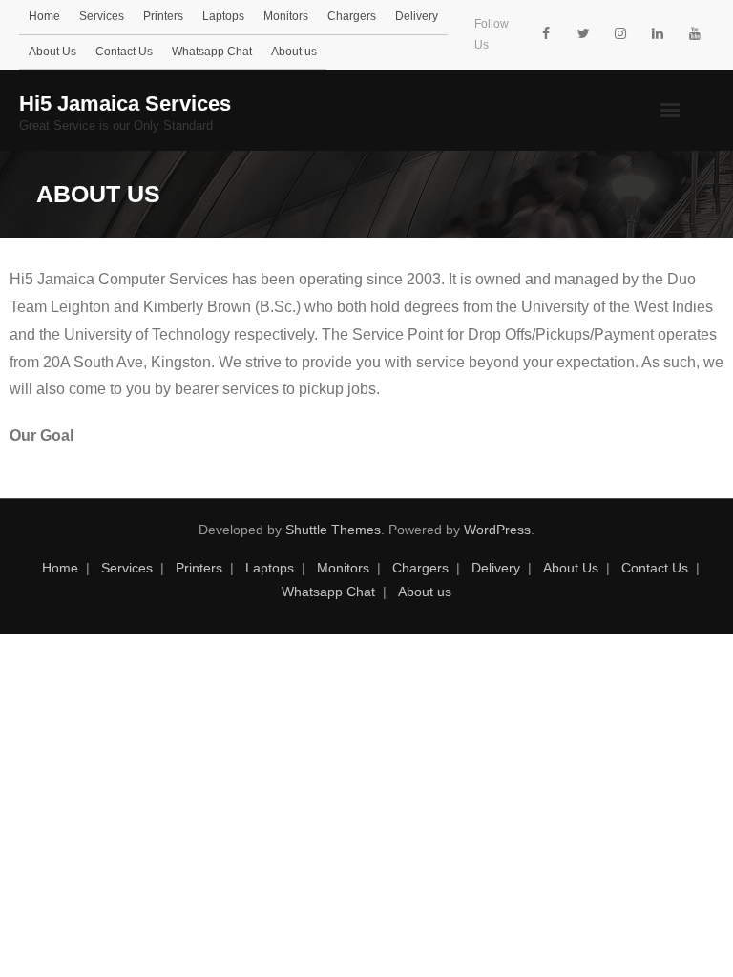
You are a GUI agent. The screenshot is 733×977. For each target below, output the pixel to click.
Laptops (223, 16)
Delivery (416, 16)
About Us (52, 51)
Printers (163, 16)
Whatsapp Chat (212, 51)
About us (294, 51)
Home (44, 16)
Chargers (351, 16)
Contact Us (124, 51)
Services (101, 16)
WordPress (497, 529)
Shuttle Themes (333, 529)
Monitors (285, 16)
